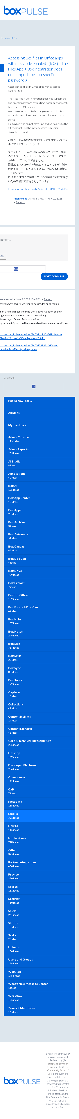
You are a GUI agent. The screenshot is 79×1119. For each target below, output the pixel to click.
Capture (14, 692)
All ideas (14, 412)
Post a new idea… (20, 400)
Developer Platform (22, 765)
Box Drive (15, 570)
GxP (11, 789)
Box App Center (19, 498)
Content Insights (19, 716)
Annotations (16, 473)
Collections (16, 704)
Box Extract (16, 583)
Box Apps (14, 510)
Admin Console (18, 437)
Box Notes (15, 631)
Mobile (13, 813)
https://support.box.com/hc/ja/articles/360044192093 (38, 188)
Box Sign (14, 643)
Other (12, 850)
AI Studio (14, 461)
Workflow (15, 996)
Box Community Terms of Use (58, 1070)
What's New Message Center (28, 983)
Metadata (15, 801)
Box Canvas (16, 546)
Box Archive (16, 522)
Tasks (12, 935)
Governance (16, 777)
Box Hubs (14, 619)
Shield (12, 911)
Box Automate (18, 534)
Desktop (14, 753)
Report (48, 299)
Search (13, 886)
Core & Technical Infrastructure (29, 740)
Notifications (17, 838)
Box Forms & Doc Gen (23, 607)
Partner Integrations (22, 862)
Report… (20, 202)
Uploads (14, 947)
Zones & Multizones (21, 1008)
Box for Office (18, 595)
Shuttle (13, 923)
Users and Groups (20, 959)
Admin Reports (18, 449)
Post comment (54, 276)
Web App (14, 971)
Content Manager (20, 728)
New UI (13, 825)
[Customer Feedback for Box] (26, 10)
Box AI (12, 485)
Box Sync (14, 668)
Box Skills (14, 655)
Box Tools (15, 680)
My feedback (17, 425)
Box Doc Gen (17, 558)
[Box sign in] (33, 386)
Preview (13, 874)
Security (14, 898)
